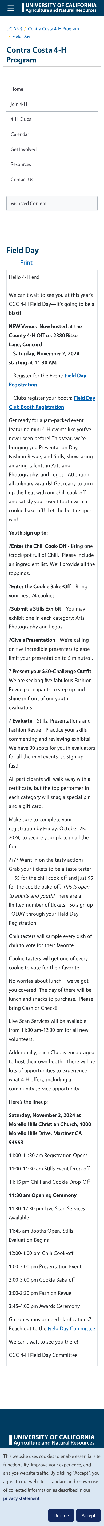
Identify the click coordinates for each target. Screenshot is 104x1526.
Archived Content (29, 203)
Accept (88, 1515)
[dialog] (52, 1486)
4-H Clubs (21, 119)
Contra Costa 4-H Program (53, 28)
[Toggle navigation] (11, 8)
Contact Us (22, 179)
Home (17, 89)
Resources (21, 164)
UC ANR (14, 28)
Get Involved (24, 149)
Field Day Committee (71, 1328)
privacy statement (21, 1498)
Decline (61, 1515)
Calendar (20, 134)
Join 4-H (19, 104)
